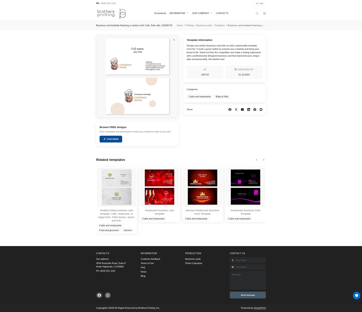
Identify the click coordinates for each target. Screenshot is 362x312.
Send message (248, 295)
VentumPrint (260, 308)
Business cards (193, 259)
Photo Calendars (193, 263)
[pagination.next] (263, 159)
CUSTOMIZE (113, 139)
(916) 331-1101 (108, 3)
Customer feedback (150, 259)
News (143, 272)
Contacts (222, 13)
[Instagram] (108, 295)
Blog (143, 276)
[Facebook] (99, 295)
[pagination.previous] (257, 159)
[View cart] (264, 13)
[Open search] (257, 13)
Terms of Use (147, 263)
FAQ (143, 267)
